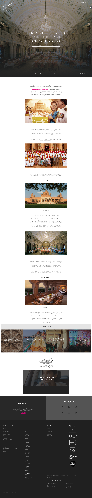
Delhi (26, 430)
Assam (26, 445)
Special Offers (50, 485)
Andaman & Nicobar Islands (31, 444)
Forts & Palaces (6, 430)
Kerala (26, 460)
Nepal (4, 451)
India (25, 73)
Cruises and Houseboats (8, 440)
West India (27, 466)
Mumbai (26, 470)
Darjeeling (27, 448)
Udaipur (26, 439)
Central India (27, 473)
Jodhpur (27, 432)
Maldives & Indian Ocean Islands (10, 448)
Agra (26, 474)
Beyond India (38, 73)
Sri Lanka (5, 447)
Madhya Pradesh (28, 477)
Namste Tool (68, 489)
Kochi (26, 461)
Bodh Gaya (27, 446)
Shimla (26, 438)
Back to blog (46, 363)
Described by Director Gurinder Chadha (40, 89)
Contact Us (68, 486)
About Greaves (54, 73)
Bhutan (4, 449)
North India (27, 428)
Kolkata (26, 449)
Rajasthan (27, 435)
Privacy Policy (69, 487)
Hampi (26, 457)
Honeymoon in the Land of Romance (11, 432)
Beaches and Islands (7, 439)
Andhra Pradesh (28, 453)
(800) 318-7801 (83, 2)
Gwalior (26, 476)
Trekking (5, 438)
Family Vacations (6, 434)
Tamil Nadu (27, 463)
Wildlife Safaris (6, 431)
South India (27, 452)
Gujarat (26, 468)
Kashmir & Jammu (29, 434)
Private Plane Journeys (8, 428)
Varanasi (27, 478)
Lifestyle (53, 45)
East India (27, 442)
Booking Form (50, 487)
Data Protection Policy (51, 489)
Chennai (27, 456)
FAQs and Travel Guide (51, 483)
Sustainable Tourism (70, 485)
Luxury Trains (6, 436)
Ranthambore (28, 436)
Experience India (10, 73)
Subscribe (23, 412)
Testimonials (49, 477)
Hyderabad (27, 459)
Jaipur (26, 431)
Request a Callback (51, 486)
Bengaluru (27, 455)
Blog (68, 73)
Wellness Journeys (7, 435)
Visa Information (69, 483)
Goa (26, 467)
